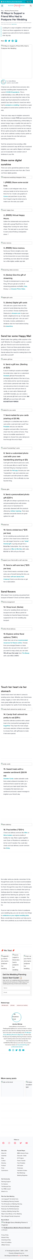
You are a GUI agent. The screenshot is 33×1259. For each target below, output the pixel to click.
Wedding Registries (22, 1175)
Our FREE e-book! (6, 1189)
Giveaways (20, 1168)
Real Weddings (21, 1173)
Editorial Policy (5, 1237)
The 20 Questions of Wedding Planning (11, 1204)
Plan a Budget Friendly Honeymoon (10, 1216)
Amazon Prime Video (18, 289)
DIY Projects (20, 1158)
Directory (3, 1163)
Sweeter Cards (8, 779)
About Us (3, 1153)
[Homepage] (16, 5)
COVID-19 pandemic (12, 92)
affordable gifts (5, 1005)
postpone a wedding (12, 105)
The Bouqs (25, 653)
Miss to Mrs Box (16, 549)
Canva (5, 196)
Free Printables (21, 1163)
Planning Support (5, 1181)
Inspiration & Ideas (22, 1170)
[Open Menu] (2, 5)
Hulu (25, 286)
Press (2, 1168)
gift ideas (12, 1005)
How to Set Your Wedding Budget (10, 1206)
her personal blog (22, 1044)
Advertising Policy (6, 1240)
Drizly (8, 848)
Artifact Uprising (15, 511)
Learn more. (14, 24)
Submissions (4, 1170)
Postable (6, 427)
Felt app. (15, 470)
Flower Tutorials (21, 1160)
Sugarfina (6, 726)
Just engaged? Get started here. (9, 1199)
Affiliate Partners (5, 1245)
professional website (17, 1047)
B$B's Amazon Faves (22, 1153)
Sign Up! (29, 1)
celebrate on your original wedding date (16, 915)
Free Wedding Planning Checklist (10, 1201)
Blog (2, 1158)
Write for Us (4, 1191)
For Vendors (4, 1184)
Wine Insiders (7, 835)
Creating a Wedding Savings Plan (10, 1211)
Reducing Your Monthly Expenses (10, 1209)
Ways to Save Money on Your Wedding (11, 1214)
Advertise (3, 1155)
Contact (3, 1160)
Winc (26, 833)
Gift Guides (20, 1165)
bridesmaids (15, 221)
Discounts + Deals (21, 1155)
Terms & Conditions (6, 1242)
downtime (9, 326)
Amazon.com (16, 313)
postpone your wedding (22, 1005)
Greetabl (6, 376)
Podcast (3, 1165)
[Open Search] (30, 5)
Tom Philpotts (25, 1255)
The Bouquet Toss (6, 1186)
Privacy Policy (4, 1235)
